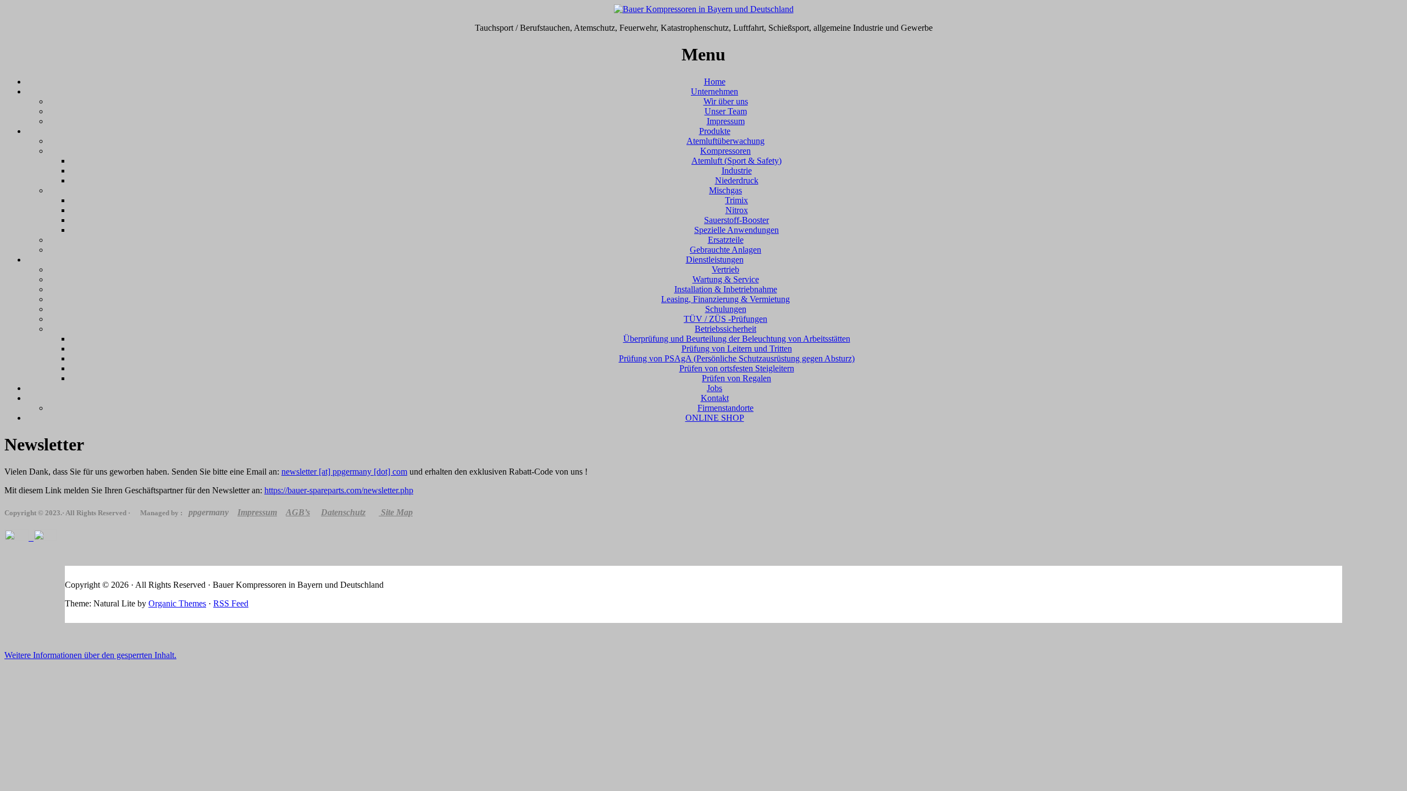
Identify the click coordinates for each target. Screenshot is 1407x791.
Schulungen (725, 309)
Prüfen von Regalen (736, 378)
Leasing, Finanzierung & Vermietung (725, 299)
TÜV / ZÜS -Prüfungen (725, 319)
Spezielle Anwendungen (736, 230)
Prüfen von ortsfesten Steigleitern (736, 368)
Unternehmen (714, 91)
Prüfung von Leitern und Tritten (737, 348)
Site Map (397, 512)
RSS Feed (230, 603)
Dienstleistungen (715, 259)
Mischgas (725, 190)
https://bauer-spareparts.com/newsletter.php (338, 490)
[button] (90, 655)
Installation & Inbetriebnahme (725, 289)
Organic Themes (177, 603)
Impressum (726, 121)
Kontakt (715, 398)
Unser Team (726, 111)
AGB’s (298, 512)
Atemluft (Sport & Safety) (736, 160)
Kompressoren (725, 150)
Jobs (714, 388)
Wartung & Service (726, 279)
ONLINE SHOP (714, 417)
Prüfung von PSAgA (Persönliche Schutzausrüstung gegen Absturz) (737, 358)
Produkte (714, 131)
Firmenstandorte (725, 408)
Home (714, 81)
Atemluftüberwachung (725, 141)
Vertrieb (725, 269)
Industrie (737, 170)
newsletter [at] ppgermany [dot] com (344, 471)
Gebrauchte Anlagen (725, 249)
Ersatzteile (726, 239)
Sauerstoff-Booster (736, 220)
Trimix (736, 200)
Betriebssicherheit (725, 328)
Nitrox (736, 210)
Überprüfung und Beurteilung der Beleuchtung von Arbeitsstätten (736, 338)
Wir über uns (726, 101)
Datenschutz (343, 512)
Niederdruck (736, 180)
